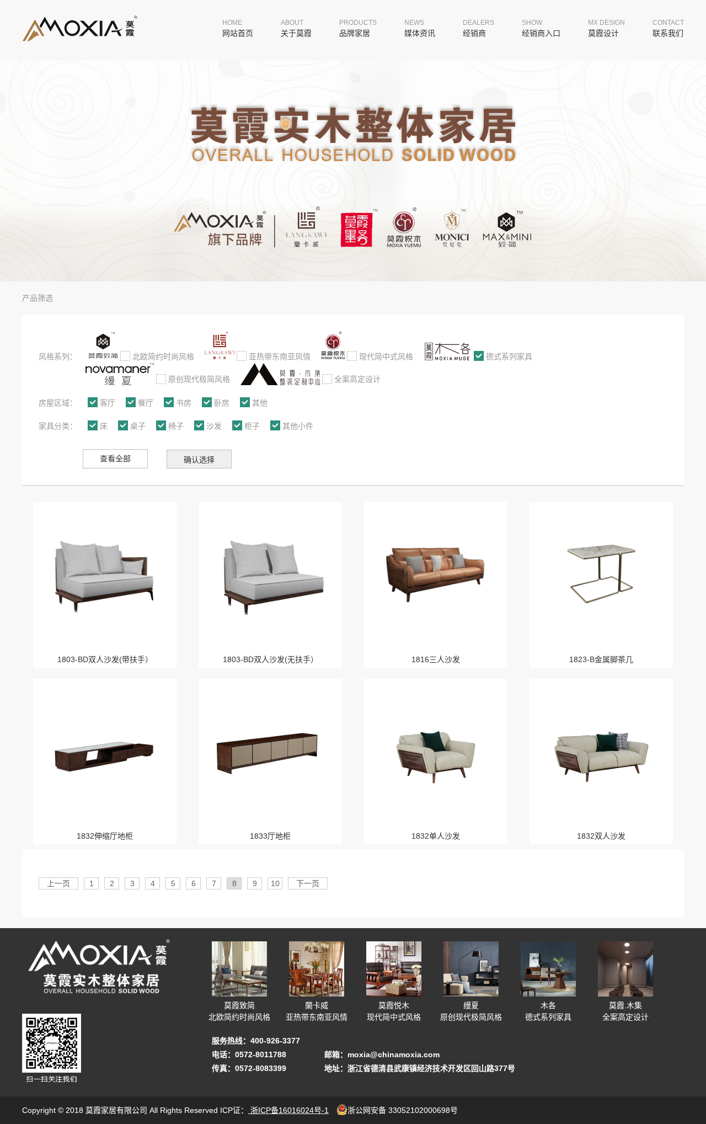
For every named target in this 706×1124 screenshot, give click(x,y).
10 (275, 883)
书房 (183, 402)
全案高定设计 (357, 379)
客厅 (107, 402)
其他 (260, 402)
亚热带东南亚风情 (280, 356)
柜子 (252, 426)
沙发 (214, 426)
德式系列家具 (509, 356)
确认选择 (199, 459)
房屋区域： (58, 402)
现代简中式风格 (386, 356)
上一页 (58, 883)
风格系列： (58, 356)
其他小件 (297, 426)
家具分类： (58, 426)
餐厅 (145, 402)
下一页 (307, 883)
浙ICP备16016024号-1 (288, 1110)
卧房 (221, 402)
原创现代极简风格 (199, 379)
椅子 (176, 426)
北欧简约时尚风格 (163, 356)
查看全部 (115, 458)
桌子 (138, 426)
